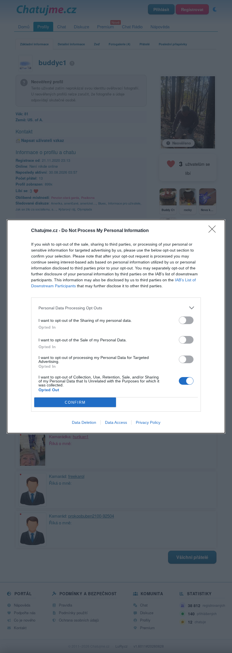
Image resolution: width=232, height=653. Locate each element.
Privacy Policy (148, 422)
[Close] (214, 231)
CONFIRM (75, 402)
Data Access (116, 422)
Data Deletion (84, 422)
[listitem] (116, 308)
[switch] (186, 320)
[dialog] (116, 326)
